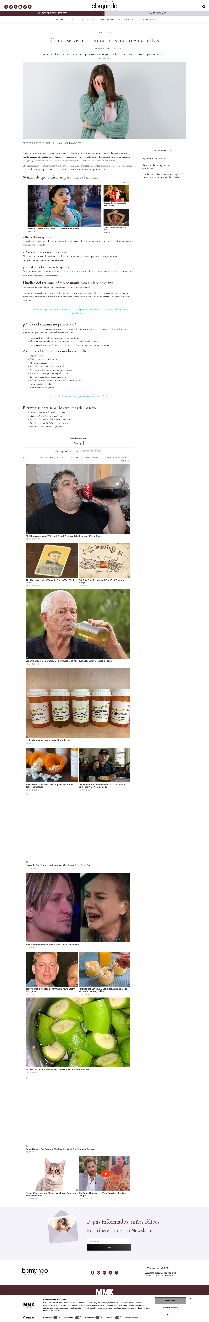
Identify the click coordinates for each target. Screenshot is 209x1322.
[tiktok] (25, 6)
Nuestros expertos (143, 19)
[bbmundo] (104, 7)
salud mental (92, 458)
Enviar (109, 1247)
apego (34, 458)
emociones (124, 241)
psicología (76, 458)
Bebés (74, 19)
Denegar (170, 1315)
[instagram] (16, 6)
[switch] (78, 1317)
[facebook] (6, 6)
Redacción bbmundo (97, 48)
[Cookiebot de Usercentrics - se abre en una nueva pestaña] (28, 1317)
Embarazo (61, 19)
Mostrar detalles (131, 1318)
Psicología (104, 33)
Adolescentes (90, 19)
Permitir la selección (170, 1308)
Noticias (124, 19)
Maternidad (108, 19)
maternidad (47, 458)
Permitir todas (170, 1300)
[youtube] (20, 6)
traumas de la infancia (114, 458)
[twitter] (11, 6)
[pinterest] (29, 6)
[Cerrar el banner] (191, 1298)
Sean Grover (45, 166)
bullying (94, 157)
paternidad (62, 458)
